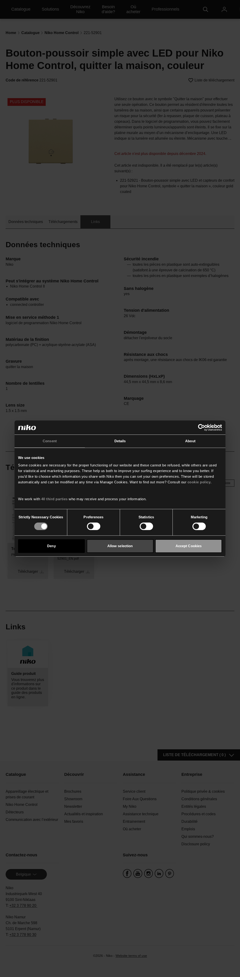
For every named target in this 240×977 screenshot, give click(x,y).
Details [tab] (120, 441)
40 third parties (54, 499)
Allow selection (120, 546)
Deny (51, 546)
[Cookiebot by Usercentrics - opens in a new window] (201, 427)
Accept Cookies (189, 546)
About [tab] (190, 441)
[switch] (93, 526)
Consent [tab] (50, 441)
